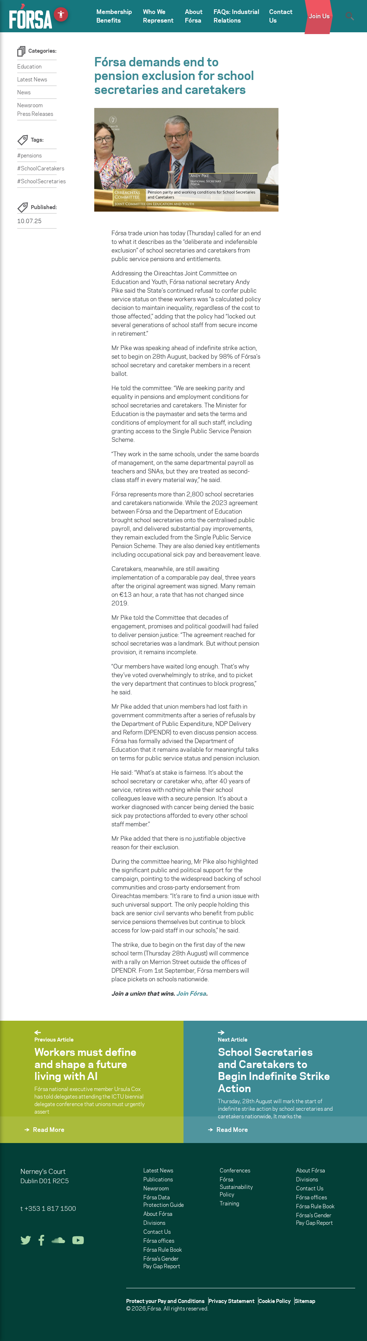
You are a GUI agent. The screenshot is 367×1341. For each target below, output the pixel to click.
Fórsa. (154, 1308)
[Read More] (17, 1139)
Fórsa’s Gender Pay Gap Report (161, 1262)
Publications (158, 1179)
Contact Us (280, 16)
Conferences (235, 1170)
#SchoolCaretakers (40, 168)
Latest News (32, 79)
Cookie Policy (274, 1301)
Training (229, 1203)
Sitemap (305, 1301)
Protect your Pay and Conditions (165, 1301)
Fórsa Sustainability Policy (236, 1187)
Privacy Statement (231, 1301)
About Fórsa (193, 16)
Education (29, 66)
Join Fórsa (191, 993)
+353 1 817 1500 (50, 1208)
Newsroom (156, 1188)
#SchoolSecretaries (41, 181)
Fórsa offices (158, 1241)
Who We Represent (158, 16)
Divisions (154, 1223)
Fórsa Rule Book (162, 1249)
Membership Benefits (114, 16)
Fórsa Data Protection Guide (163, 1201)
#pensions (29, 155)
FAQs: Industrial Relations (236, 16)
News (23, 92)
